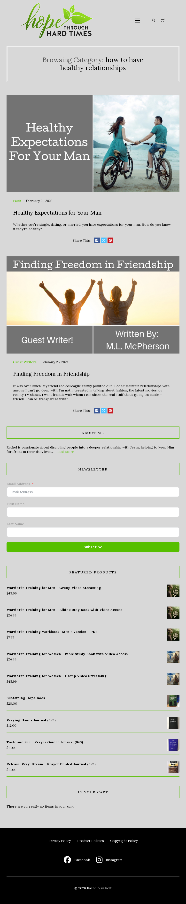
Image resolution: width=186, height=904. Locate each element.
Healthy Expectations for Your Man (57, 212)
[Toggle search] (153, 20)
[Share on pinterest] (110, 240)
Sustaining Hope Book (26, 698)
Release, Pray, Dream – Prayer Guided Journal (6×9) (51, 764)
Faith (17, 201)
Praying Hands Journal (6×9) (31, 720)
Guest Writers (25, 362)
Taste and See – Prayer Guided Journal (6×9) (45, 742)
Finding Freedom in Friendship (51, 373)
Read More (65, 451)
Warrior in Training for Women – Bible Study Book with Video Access (67, 654)
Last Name (15, 524)
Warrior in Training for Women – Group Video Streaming (57, 676)
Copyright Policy (124, 841)
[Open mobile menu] (137, 20)
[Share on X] (104, 240)
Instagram (114, 860)
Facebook (82, 860)
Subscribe (93, 546)
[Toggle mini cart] (163, 20)
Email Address (18, 484)
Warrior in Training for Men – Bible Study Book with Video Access (64, 609)
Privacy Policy (59, 841)
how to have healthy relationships (101, 64)
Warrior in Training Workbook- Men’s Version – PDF (52, 631)
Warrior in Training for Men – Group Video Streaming (54, 588)
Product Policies (90, 841)
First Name (15, 504)
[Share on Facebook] (97, 240)
